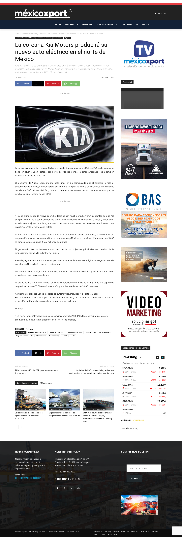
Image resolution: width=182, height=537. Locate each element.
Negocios (67, 38)
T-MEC (64, 336)
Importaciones (22, 336)
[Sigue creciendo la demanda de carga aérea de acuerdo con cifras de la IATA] (64, 399)
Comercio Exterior (56, 332)
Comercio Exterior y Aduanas (34, 34)
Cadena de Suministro (37, 332)
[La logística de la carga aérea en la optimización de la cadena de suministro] (30, 399)
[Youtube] (165, 13)
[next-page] (21, 427)
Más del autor (46, 383)
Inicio (17, 34)
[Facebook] (155, 13)
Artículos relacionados (27, 383)
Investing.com (138, 420)
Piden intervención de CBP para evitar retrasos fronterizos (36, 372)
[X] (162, 13)
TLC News (29, 329)
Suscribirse (134, 479)
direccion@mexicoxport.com (28, 477)
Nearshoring (54, 336)
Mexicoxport (41, 336)
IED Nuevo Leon (105, 332)
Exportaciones (90, 332)
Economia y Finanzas (44, 38)
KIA (32, 336)
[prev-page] (17, 427)
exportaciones (57, 38)
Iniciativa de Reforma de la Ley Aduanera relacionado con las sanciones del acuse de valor (91, 372)
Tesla (72, 336)
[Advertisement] (64, 99)
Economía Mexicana (74, 332)
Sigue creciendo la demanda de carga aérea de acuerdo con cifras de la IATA (64, 416)
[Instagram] (159, 13)
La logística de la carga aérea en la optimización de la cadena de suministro (29, 416)
